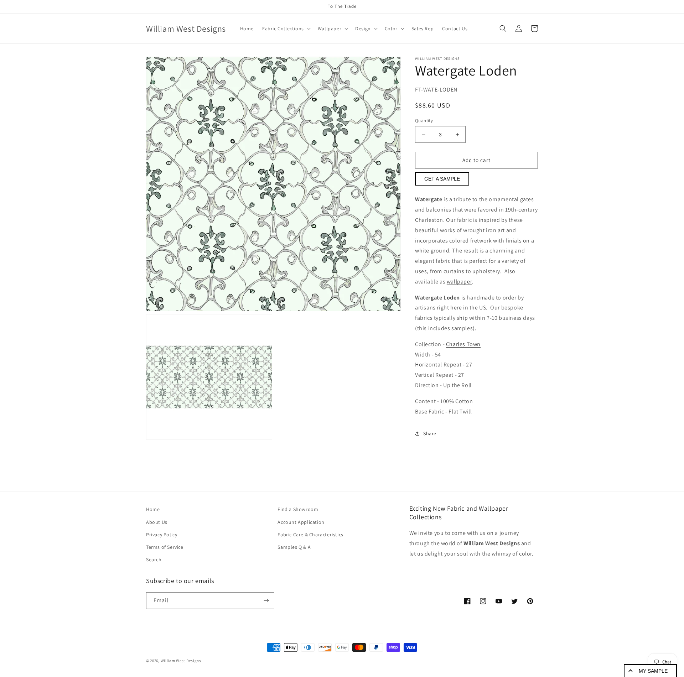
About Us (156, 522)
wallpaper (459, 281)
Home (153, 509)
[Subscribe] (266, 600)
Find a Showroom (298, 509)
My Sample (653, 671)
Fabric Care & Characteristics (310, 534)
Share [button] (429, 433)
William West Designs (181, 660)
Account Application (301, 522)
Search (154, 559)
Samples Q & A (294, 547)
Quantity (424, 121)
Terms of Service (164, 547)
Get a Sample (442, 179)
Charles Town (463, 344)
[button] (286, 28)
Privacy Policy (161, 534)
